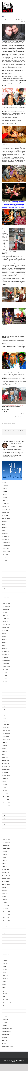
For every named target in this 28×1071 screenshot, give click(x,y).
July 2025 (5, 521)
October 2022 (6, 609)
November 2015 (6, 842)
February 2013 (6, 942)
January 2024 (6, 575)
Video (5, 1016)
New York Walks (6, 1034)
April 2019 (5, 718)
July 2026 (5, 488)
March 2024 (5, 569)
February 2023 (6, 597)
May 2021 (5, 642)
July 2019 (5, 709)
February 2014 (6, 905)
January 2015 (6, 872)
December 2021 (6, 624)
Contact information (7, 1002)
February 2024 (6, 572)
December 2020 (6, 657)
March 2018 (5, 757)
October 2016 (6, 808)
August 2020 (5, 669)
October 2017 (6, 772)
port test (5, 1037)
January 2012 (6, 978)
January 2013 (6, 945)
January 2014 (6, 908)
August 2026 (5, 485)
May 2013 (5, 932)
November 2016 (6, 805)
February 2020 (6, 687)
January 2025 (6, 539)
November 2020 (6, 660)
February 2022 (6, 618)
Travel (4, 1043)
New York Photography (8, 1028)
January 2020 (6, 690)
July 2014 (5, 890)
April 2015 (5, 863)
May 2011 (5, 987)
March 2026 (5, 500)
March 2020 (5, 684)
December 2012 (6, 948)
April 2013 (5, 936)
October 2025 (6, 515)
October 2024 (6, 548)
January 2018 (6, 763)
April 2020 (5, 681)
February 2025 (6, 536)
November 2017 (6, 769)
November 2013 (6, 914)
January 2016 (6, 836)
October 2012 (6, 954)
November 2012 (6, 951)
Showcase (6, 1008)
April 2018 (5, 754)
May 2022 (5, 612)
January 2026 (6, 506)
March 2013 (5, 939)
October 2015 (6, 845)
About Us (5, 993)
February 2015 (6, 869)
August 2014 (5, 887)
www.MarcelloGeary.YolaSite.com (9, 123)
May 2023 (5, 588)
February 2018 (6, 760)
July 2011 (5, 981)
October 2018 (6, 736)
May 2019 (5, 715)
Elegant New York (7, 1005)
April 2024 (5, 566)
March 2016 (5, 830)
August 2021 (5, 633)
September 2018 (6, 739)
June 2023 (5, 585)
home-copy (5, 1019)
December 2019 (6, 694)
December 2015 (6, 839)
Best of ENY (5, 999)
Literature (5, 1022)
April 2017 (5, 790)
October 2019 (6, 700)
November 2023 (6, 582)
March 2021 (5, 648)
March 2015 (5, 866)
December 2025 (6, 509)
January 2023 (6, 600)
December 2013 (6, 911)
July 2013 (5, 926)
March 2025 (5, 533)
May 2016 (5, 824)
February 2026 (6, 503)
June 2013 (5, 929)
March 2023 (5, 594)
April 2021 (5, 645)
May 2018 (5, 751)
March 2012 (5, 975)
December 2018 (6, 730)
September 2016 (6, 811)
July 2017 (5, 781)
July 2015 (5, 854)
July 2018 (5, 745)
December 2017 (6, 766)
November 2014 (6, 878)
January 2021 (6, 654)
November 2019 (6, 696)
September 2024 (6, 551)
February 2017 (6, 796)
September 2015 (6, 848)
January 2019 (6, 727)
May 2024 (5, 563)
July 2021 (5, 636)
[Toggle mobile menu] (25, 2)
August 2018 (5, 742)
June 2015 (5, 857)
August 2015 (5, 851)
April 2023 (5, 591)
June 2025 (5, 524)
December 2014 (6, 875)
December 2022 (6, 603)
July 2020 (5, 672)
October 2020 (6, 663)
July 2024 (5, 557)
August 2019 (5, 706)
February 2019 (6, 724)
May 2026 (5, 494)
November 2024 (6, 545)
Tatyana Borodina (7, 423)
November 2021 (6, 627)
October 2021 (6, 630)
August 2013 (5, 923)
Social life (5, 1040)
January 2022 (6, 621)
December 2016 (6, 802)
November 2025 (6, 512)
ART (4, 996)
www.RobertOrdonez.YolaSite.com (9, 117)
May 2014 (5, 896)
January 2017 (6, 799)
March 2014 (5, 902)
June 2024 (5, 560)
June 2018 (5, 748)
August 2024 (5, 554)
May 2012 (5, 969)
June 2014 (5, 893)
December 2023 (6, 579)
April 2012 (5, 972)
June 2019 (5, 712)
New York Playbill (7, 1031)
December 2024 (6, 542)
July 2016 (5, 818)
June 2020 (5, 675)
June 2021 (5, 639)
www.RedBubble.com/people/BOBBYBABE (11, 120)
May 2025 (5, 527)
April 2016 (5, 827)
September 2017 (6, 775)
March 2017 (5, 793)
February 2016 (6, 833)
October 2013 (6, 917)
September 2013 (6, 920)
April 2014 (5, 899)
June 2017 (5, 784)
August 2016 (5, 815)
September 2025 (6, 518)
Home (4, 1014)
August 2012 (5, 960)
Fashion (5, 1011)
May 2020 (5, 678)
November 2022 (6, 606)
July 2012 (5, 963)
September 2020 (6, 666)
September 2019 (6, 703)
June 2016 (5, 821)
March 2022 (5, 615)
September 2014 (6, 884)
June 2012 (5, 966)
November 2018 (6, 733)
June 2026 (5, 491)
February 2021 (6, 651)
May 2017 (5, 787)
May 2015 (5, 860)
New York (5, 1025)
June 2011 (5, 984)
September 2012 (6, 957)
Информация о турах (8, 1046)
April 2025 (5, 530)
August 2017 (5, 778)
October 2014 (6, 881)
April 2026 (5, 497)
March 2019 (5, 721)
